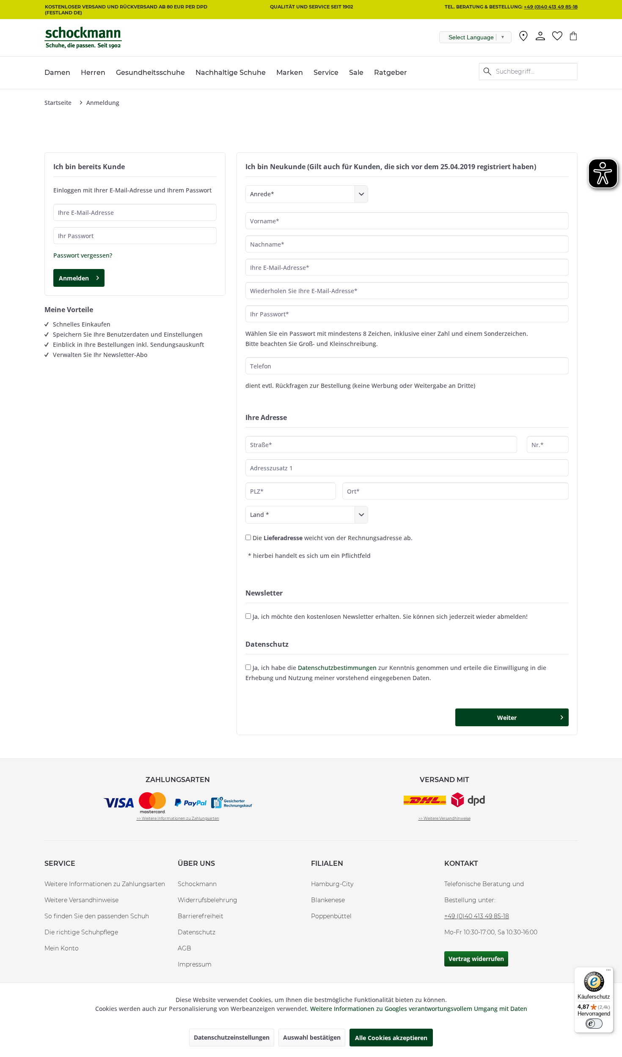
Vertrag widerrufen (476, 959)
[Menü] (608, 972)
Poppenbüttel (331, 916)
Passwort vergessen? (82, 255)
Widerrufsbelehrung (207, 900)
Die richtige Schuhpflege (81, 932)
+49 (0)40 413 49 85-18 (551, 7)
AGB (184, 948)
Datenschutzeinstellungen (232, 1037)
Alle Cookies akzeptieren (391, 1038)
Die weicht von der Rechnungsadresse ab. (333, 538)
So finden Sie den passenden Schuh (96, 916)
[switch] (594, 1024)
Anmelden (74, 278)
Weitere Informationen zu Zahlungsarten (104, 884)
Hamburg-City (332, 884)
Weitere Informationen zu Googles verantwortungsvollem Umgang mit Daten (418, 1009)
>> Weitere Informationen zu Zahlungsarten (178, 818)
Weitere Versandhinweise (81, 900)
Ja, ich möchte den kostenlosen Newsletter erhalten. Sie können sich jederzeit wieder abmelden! (390, 616)
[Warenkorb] (573, 36)
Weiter (507, 718)
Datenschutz (196, 932)
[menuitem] (523, 37)
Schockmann (197, 884)
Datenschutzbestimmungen (337, 668)
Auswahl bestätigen (312, 1037)
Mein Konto (61, 948)
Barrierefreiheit (200, 916)
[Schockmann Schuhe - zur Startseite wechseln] (83, 37)
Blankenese (328, 900)
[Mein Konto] (540, 36)
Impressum (195, 964)
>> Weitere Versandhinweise (444, 818)
